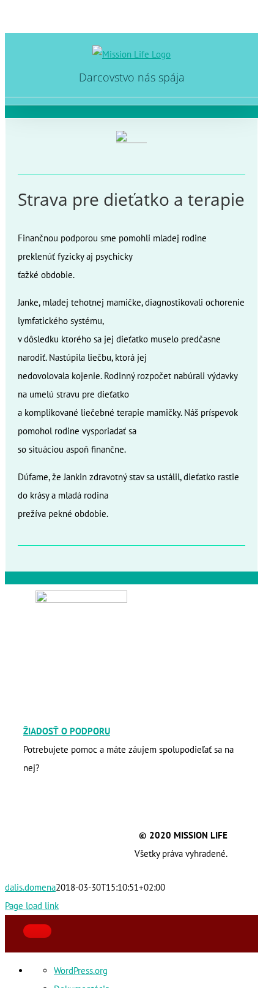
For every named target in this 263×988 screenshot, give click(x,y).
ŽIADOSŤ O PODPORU (66, 731)
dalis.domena (30, 887)
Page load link (32, 905)
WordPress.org (81, 970)
